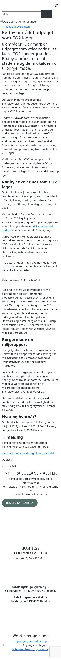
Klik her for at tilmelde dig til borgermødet (28, 453)
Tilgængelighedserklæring (30, 641)
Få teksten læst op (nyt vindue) (30, 649)
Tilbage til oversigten (17, 26)
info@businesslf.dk (30, 572)
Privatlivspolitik (11, 512)
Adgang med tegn (34, 645)
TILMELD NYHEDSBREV (20, 503)
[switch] (4, 645)
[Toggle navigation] (45, 5)
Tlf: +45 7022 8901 (30, 569)
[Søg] (46, 14)
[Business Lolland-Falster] (18, 5)
